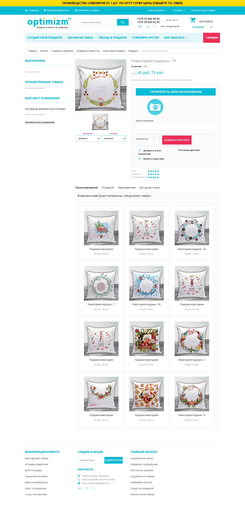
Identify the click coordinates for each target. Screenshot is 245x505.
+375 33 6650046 (90, 479)
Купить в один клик (153, 159)
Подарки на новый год (88, 51)
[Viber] (93, 488)
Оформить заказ (88, 10)
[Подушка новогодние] (146, 228)
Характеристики (127, 187)
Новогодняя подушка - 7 (101, 304)
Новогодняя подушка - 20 (146, 304)
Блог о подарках (35, 488)
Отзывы (178, 10)
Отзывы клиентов (36, 464)
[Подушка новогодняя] (101, 228)
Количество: (142, 139)
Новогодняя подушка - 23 (192, 249)
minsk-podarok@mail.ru (99, 483)
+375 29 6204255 (107, 479)
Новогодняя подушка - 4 (191, 415)
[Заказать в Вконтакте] (148, 27)
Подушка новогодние (146, 249)
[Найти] (123, 22)
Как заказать (156, 10)
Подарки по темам (142, 476)
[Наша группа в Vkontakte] (79, 488)
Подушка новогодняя (101, 249)
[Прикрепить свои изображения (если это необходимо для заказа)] (155, 107)
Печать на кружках (142, 494)
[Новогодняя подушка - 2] (191, 338)
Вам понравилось (58, 10)
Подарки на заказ (141, 458)
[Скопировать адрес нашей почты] (140, 27)
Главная (33, 10)
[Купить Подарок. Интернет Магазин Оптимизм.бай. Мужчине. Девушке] (49, 23)
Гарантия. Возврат (36, 476)
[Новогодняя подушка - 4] (191, 394)
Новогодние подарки (114, 51)
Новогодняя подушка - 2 (191, 359)
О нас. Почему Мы (36, 494)
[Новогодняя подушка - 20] (146, 283)
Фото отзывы (33, 470)
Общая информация (86, 187)
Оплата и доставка (203, 10)
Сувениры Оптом (141, 482)
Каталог (44, 51)
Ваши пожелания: (145, 120)
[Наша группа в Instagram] (86, 488)
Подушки (133, 51)
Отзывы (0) (108, 187)
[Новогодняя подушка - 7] (101, 283)
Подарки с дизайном (62, 51)
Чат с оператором (169, 26)
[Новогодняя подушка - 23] (191, 228)
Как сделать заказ (150, 187)
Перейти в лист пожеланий (39, 122)
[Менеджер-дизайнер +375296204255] (156, 27)
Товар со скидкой (142, 488)
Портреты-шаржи (141, 470)
